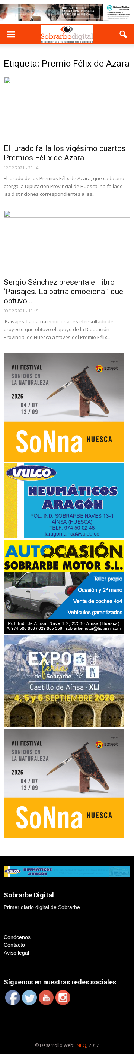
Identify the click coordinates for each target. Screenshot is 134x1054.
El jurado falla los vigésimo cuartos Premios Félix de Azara (65, 153)
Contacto (14, 945)
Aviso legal (16, 953)
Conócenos (17, 937)
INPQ (81, 1045)
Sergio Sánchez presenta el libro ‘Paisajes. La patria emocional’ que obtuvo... (63, 291)
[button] (123, 34)
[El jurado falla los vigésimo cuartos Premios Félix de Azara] (67, 108)
